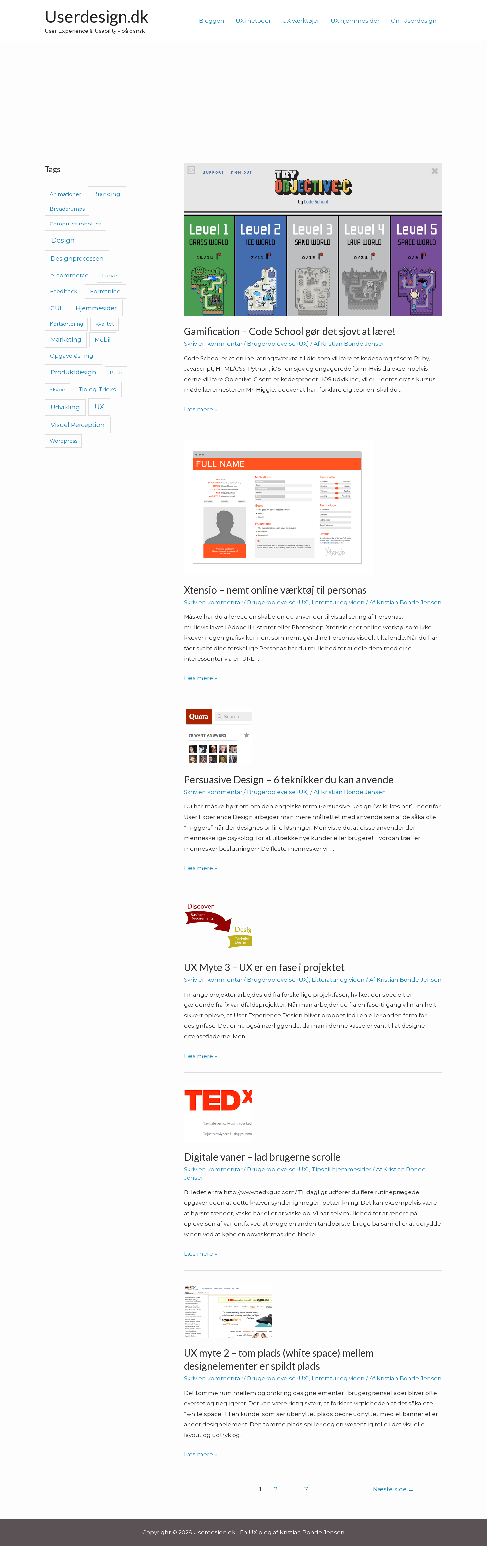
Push (116, 372)
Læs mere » (200, 409)
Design (63, 240)
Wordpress (63, 441)
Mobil (103, 339)
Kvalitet (104, 324)
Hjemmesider (96, 308)
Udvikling (65, 407)
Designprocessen (77, 258)
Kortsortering (66, 324)
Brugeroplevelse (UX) (278, 343)
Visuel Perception (78, 425)
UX (99, 407)
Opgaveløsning (71, 356)
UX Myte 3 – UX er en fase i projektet (264, 967)
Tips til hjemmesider (341, 1169)
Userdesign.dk (97, 16)
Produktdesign (73, 372)
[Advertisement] (243, 90)
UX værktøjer (300, 20)
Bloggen (211, 20)
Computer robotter (75, 224)
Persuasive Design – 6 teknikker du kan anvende (289, 779)
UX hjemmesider (355, 20)
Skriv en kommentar (213, 343)
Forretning (105, 291)
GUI (55, 308)
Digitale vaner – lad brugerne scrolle (262, 1157)
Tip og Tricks (97, 389)
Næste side (393, 1489)
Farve (109, 275)
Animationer (65, 194)
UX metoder (253, 20)
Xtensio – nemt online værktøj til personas (275, 590)
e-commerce (69, 275)
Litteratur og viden (338, 602)
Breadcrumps (67, 209)
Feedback (63, 291)
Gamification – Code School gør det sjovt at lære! (290, 331)
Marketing (65, 339)
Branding (106, 193)
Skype (57, 389)
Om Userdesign (414, 20)
